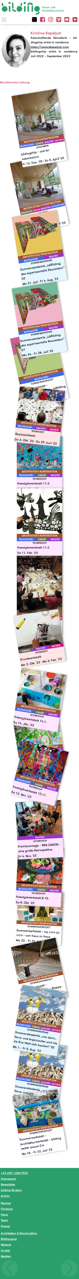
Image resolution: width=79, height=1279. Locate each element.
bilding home (11, 4)
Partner (6, 1203)
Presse (5, 1226)
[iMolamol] (34, 19)
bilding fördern (11, 1190)
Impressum (8, 1179)
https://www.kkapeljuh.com (50, 47)
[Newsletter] (75, 19)
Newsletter (8, 1184)
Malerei (6, 1244)
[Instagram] (50, 19)
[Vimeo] (58, 19)
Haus (4, 1214)
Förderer (7, 1209)
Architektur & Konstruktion (19, 1233)
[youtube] (66, 19)
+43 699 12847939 (14, 1173)
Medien (6, 1256)
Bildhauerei (9, 1239)
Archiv (5, 1196)
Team (4, 1220)
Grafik (5, 1250)
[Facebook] (42, 19)
